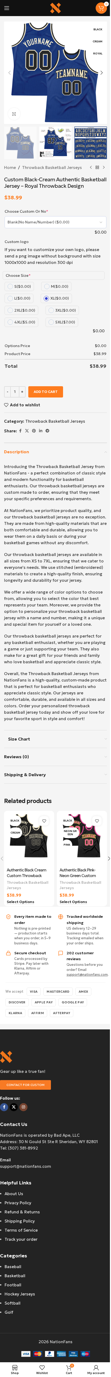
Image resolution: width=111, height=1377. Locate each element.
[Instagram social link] (23, 1107)
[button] (9, 72)
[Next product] (103, 167)
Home (10, 167)
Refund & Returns (22, 1211)
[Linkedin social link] (40, 431)
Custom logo (17, 241)
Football (13, 1284)
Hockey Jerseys (20, 1294)
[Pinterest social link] (33, 431)
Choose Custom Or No (26, 211)
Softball (12, 1303)
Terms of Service (21, 1230)
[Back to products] (97, 167)
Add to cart (46, 391)
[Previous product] (91, 167)
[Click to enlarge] (14, 114)
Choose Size (18, 275)
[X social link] (26, 431)
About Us (14, 1193)
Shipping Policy (20, 1221)
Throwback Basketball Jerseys (52, 167)
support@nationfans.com (87, 975)
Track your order (21, 1239)
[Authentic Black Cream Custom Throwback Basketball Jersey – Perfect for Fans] (29, 839)
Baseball (13, 1266)
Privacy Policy (18, 1202)
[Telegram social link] (47, 431)
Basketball (15, 1275)
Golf (9, 1312)
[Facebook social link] (20, 431)
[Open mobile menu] (6, 8)
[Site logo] (55, 7)
